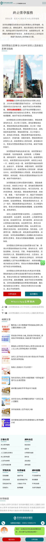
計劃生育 (22, 18)
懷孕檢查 (4, 449)
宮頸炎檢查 (6, 480)
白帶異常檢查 (29, 453)
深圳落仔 (14, 504)
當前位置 (8, 18)
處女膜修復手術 (22, 480)
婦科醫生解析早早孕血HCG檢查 (24, 388)
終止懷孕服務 (33, 18)
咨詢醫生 (34, 294)
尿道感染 (27, 461)
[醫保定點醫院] (16, 3)
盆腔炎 (27, 449)
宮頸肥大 (5, 488)
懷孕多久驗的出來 (15, 510)
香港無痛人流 (27, 510)
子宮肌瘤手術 (36, 476)
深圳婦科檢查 (13, 507)
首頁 (15, 18)
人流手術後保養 (6, 465)
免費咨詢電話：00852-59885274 (23, 523)
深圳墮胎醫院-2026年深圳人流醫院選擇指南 (26, 313)
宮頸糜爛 (5, 476)
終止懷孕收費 (5, 457)
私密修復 (21, 470)
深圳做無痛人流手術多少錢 (22, 409)
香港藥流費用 (35, 507)
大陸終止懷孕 (5, 504)
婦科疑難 (36, 470)
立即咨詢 (12, 294)
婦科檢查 (27, 465)
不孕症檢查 (35, 484)
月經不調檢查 (36, 488)
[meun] (44, 3)
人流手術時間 (5, 461)
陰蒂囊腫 (20, 488)
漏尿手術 (20, 476)
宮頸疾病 (7, 470)
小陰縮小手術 (21, 484)
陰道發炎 (27, 445)
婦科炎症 (29, 439)
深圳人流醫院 (35, 504)
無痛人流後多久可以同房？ (22, 367)
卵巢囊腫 (35, 480)
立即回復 (34, 539)
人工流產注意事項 (7, 453)
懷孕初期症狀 (24, 507)
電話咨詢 (11, 539)
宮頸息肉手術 (7, 484)
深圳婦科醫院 (24, 504)
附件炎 (27, 457)
